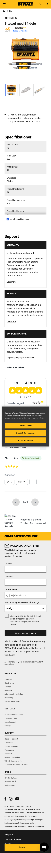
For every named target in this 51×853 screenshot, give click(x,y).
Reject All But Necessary (25, 433)
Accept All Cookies (25, 440)
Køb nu (22, 847)
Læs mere (11, 282)
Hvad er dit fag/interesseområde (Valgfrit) (23, 602)
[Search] (40, 4)
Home (3, 11)
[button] (5, 799)
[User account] (47, 4)
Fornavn (8, 563)
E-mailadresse (11, 589)
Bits (10, 11)
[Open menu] (4, 4)
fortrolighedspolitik (24, 648)
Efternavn (9, 576)
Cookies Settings (25, 425)
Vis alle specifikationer (19, 219)
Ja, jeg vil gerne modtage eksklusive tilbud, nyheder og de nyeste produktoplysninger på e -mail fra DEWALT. (25, 620)
